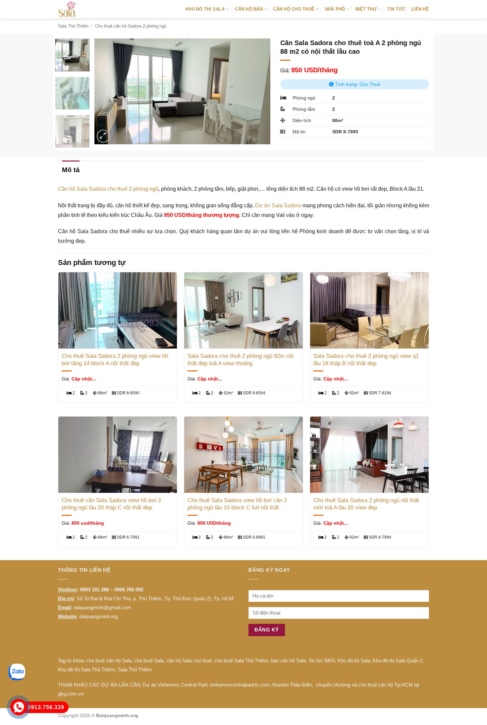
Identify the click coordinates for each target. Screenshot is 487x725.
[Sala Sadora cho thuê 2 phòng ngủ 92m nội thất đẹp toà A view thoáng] (243, 310)
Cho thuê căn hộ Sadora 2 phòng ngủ (130, 26)
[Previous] (106, 91)
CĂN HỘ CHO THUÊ (293, 9)
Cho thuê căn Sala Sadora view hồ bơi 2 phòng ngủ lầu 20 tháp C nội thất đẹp (111, 504)
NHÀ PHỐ (335, 9)
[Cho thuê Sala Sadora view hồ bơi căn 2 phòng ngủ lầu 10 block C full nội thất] (243, 455)
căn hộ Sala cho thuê (189, 660)
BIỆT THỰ (366, 9)
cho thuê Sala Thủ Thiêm (241, 660)
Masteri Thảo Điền (292, 685)
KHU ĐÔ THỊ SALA (205, 9)
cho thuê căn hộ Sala (109, 660)
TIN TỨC (396, 9)
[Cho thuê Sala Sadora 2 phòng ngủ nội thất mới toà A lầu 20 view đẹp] (369, 455)
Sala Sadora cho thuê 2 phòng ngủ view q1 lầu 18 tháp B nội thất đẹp (366, 359)
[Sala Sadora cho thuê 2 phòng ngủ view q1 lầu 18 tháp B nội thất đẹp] (369, 310)
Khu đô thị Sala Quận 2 (397, 660)
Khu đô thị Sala (354, 660)
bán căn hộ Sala (288, 660)
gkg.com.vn (70, 693)
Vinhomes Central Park (183, 685)
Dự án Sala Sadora (278, 205)
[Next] (258, 91)
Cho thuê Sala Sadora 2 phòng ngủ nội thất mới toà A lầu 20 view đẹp (366, 504)
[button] (103, 136)
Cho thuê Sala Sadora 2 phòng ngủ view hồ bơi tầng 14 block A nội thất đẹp (115, 359)
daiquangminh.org (98, 616)
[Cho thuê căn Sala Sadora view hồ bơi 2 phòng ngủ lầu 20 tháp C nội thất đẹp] (117, 455)
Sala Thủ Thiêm (73, 26)
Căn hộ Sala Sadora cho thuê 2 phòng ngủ (108, 189)
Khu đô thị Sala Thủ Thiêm (86, 669)
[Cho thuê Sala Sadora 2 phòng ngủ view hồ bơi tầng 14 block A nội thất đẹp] (117, 310)
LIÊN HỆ (420, 9)
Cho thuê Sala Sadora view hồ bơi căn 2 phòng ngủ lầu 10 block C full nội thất (237, 504)
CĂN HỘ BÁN (249, 9)
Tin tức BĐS (321, 660)
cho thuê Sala (149, 660)
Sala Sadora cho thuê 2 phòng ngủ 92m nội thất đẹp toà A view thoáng (241, 359)
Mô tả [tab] (71, 169)
